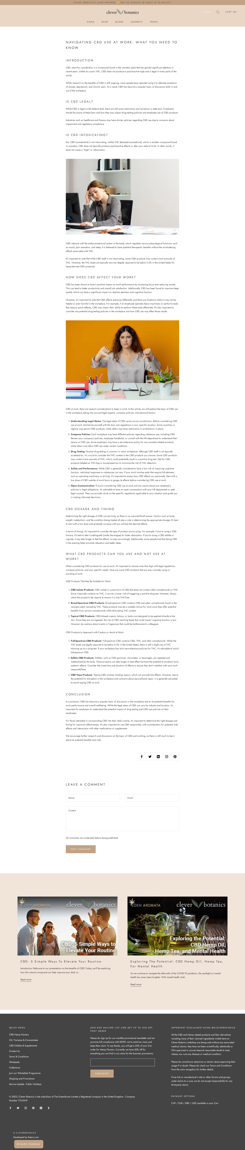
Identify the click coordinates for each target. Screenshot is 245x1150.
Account (206, 12)
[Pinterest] (33, 1108)
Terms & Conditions (19, 1056)
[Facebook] (10, 1108)
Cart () (231, 11)
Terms (154, 21)
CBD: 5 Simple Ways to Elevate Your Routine (60, 961)
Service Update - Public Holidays (25, 1084)
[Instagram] (25, 1108)
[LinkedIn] (41, 1108)
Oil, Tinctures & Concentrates (23, 1040)
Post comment (81, 849)
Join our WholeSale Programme (24, 1073)
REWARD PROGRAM (29, 1144)
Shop (105, 21)
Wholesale (14, 1062)
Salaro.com (33, 1137)
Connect (137, 21)
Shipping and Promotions (21, 1078)
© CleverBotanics (24, 1132)
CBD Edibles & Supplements (23, 1045)
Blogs (120, 21)
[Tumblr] (49, 1108)
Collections (14, 1067)
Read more (25, 979)
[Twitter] (18, 1108)
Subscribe (102, 1073)
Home (90, 21)
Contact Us (14, 1051)
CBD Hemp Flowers (19, 1034)
